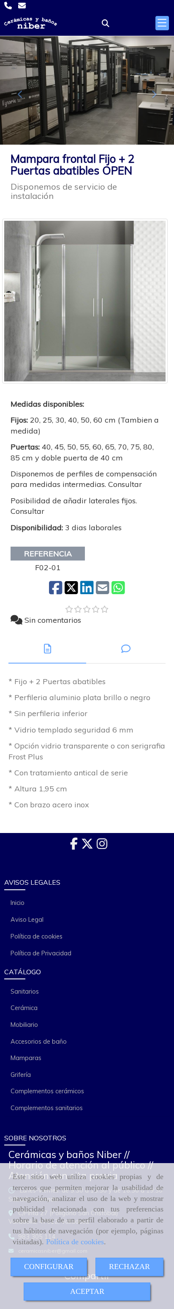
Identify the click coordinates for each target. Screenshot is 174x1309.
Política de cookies (75, 1242)
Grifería (21, 1075)
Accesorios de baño (39, 1041)
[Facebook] (74, 846)
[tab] (47, 649)
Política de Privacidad (41, 953)
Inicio (17, 903)
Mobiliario (24, 1025)
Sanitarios (25, 991)
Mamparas (26, 1058)
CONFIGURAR (48, 1266)
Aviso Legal (27, 919)
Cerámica (24, 1008)
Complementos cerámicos (47, 1091)
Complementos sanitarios (47, 1108)
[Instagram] (102, 846)
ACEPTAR (87, 1291)
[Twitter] (87, 846)
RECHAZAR (129, 1266)
